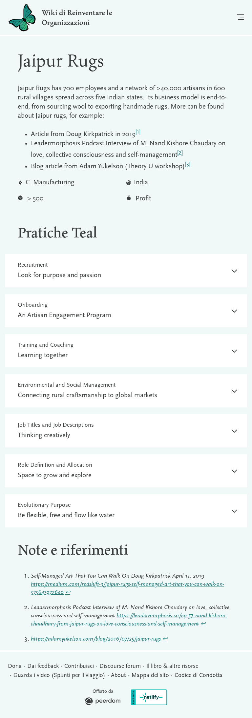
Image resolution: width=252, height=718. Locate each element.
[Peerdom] (102, 702)
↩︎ (67, 593)
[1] (138, 132)
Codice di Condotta (199, 676)
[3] (187, 164)
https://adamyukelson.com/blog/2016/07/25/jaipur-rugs (96, 639)
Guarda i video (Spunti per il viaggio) (59, 676)
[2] (180, 152)
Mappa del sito (150, 676)
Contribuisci (79, 666)
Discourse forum (120, 666)
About (118, 676)
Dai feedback (43, 666)
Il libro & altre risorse (172, 666)
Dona (15, 666)
